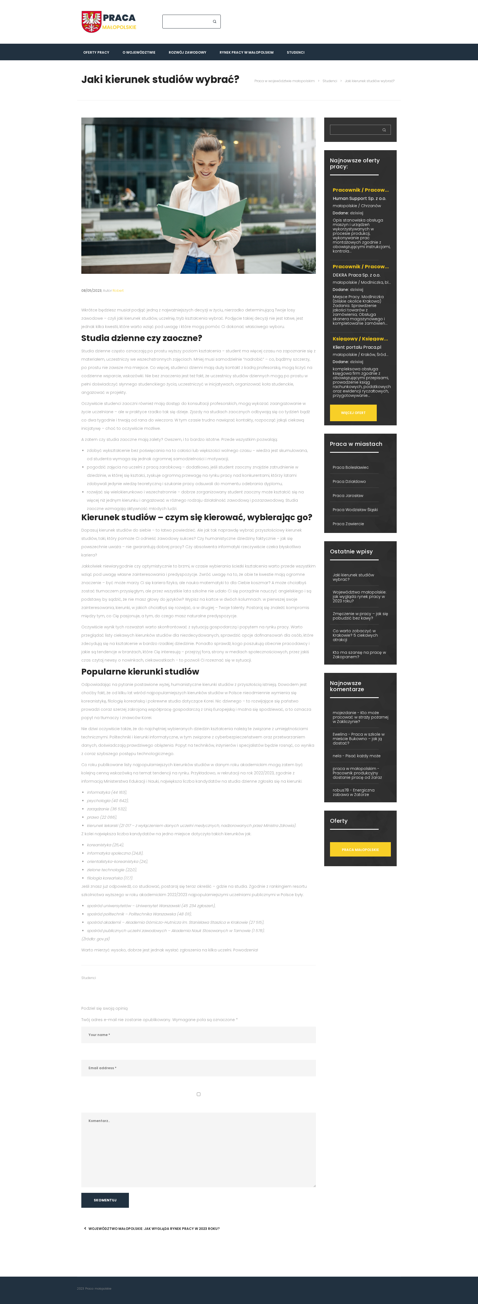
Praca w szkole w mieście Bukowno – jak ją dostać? (359, 739)
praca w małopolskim (354, 768)
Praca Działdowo (349, 481)
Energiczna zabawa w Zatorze (354, 792)
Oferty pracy (96, 52)
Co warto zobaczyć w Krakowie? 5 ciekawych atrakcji (355, 635)
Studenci (296, 52)
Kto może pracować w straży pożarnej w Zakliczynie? (360, 717)
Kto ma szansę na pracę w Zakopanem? (359, 655)
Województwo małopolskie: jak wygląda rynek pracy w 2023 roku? (154, 1228)
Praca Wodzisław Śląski (355, 509)
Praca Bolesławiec (351, 467)
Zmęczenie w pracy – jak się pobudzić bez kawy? (360, 616)
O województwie (139, 52)
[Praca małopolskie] (109, 21)
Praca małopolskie (360, 849)
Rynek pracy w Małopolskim (247, 52)
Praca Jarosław (348, 495)
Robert (118, 290)
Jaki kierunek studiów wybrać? (353, 577)
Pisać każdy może (363, 756)
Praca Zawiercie (348, 524)
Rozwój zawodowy (187, 52)
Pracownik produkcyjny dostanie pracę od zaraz (357, 775)
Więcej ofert (353, 412)
